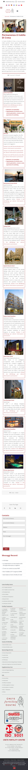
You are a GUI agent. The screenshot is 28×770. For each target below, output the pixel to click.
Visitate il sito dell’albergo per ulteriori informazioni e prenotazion (14, 201)
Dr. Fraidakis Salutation (7, 587)
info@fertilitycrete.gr (10, 1)
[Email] (20, 508)
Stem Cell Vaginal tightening (21, 622)
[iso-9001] (14, 724)
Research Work (6, 599)
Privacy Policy (13, 760)
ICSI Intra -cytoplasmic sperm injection (14, 610)
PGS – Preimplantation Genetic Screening (14, 626)
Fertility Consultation (7, 682)
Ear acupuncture (6, 672)
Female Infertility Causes (7, 647)
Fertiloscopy (5, 659)
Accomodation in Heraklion (8, 687)
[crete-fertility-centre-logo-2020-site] (9, 9)
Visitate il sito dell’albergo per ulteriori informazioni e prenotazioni (14, 333)
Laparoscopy (5, 655)
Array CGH (13, 630)
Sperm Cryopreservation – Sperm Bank (22, 614)
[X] (10, 508)
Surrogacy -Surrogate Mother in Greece (22, 634)
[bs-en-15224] (14, 710)
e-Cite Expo (5, 560)
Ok (14, 768)
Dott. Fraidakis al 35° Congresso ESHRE (12, 571)
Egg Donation (14, 632)
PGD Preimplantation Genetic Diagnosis (14, 621)
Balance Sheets (20, 760)
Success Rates (5, 678)
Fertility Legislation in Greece (8, 685)
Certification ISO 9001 (7, 603)
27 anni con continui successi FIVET (11, 568)
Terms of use (7, 760)
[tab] (14, 75)
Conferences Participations (8, 596)
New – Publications (6, 689)
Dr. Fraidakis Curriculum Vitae (8, 589)
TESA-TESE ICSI (14, 617)
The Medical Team (6, 592)
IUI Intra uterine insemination (4, 628)
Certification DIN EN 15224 (8, 601)
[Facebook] (4, 508)
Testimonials (5, 680)
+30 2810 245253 (21, 1)
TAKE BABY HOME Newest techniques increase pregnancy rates (5, 612)
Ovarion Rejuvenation (7, 652)
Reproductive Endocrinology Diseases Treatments (12, 662)
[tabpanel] (14, 284)
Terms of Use (7, 764)
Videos (4, 691)
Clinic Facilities (5, 594)
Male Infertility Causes (7, 644)
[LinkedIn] (15, 508)
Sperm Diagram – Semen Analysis (5, 619)
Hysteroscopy (5, 657)
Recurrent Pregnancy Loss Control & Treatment (12, 664)
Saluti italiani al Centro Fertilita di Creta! (12, 574)
